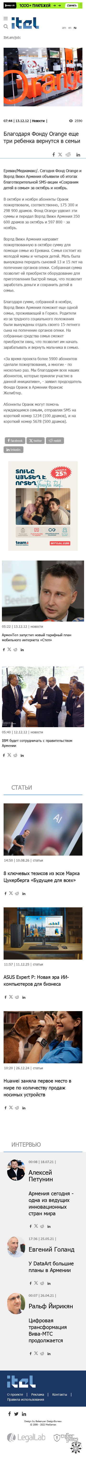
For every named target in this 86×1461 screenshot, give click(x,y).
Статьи (38, 860)
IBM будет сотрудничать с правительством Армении (37, 743)
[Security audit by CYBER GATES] (66, 1437)
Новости (38, 121)
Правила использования (25, 1399)
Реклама (38, 1394)
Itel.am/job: (12, 37)
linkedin (15, 449)
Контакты (60, 1394)
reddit (57, 440)
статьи (21, 787)
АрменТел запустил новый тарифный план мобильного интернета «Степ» (36, 637)
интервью (26, 1144)
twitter (37, 440)
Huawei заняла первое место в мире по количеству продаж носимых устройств (37, 1087)
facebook (16, 440)
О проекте (15, 1394)
